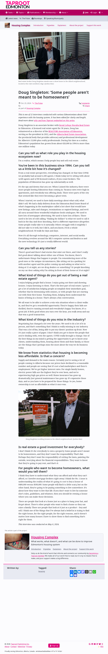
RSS (101, 646)
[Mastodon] (97, 644)
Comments (85, 103)
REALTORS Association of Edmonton (65, 131)
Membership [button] (50, 12)
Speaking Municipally (54, 18)
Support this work (94, 25)
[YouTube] (95, 644)
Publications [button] (34, 12)
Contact (14, 646)
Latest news (13, 18)
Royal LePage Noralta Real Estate (74, 125)
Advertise (21, 646)
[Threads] (102, 644)
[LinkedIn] (92, 644)
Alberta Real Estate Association (71, 134)
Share (87, 106)
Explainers (62, 25)
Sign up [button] (55, 645)
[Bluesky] (100, 644)
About (7, 646)
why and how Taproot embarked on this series (54, 120)
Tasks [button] (10, 12)
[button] (100, 12)
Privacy (29, 646)
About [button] (64, 12)
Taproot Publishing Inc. (20, 644)
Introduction (38, 25)
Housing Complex (33, 108)
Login (94, 12)
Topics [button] (21, 12)
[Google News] (90, 644)
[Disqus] (54, 610)
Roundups (38, 18)
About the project (76, 25)
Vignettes (50, 25)
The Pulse (25, 18)
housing (41, 571)
